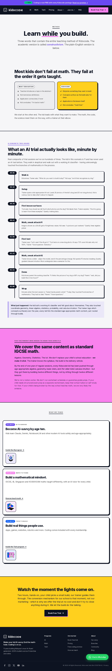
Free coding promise (75, 647)
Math (36, 10)
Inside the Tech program (15, 547)
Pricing (51, 10)
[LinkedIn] (23, 665)
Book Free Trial (97, 10)
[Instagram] (9, 665)
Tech (44, 10)
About (60, 10)
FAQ (79, 10)
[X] (14, 665)
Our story (94, 640)
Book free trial (73, 640)
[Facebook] (5, 665)
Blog (92, 650)
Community (95, 647)
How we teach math (13, 498)
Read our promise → (80, 3)
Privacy (106, 665)
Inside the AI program (14, 450)
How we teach (73, 650)
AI (30, 10)
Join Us (70, 10)
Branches (94, 643)
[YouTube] (18, 665)
